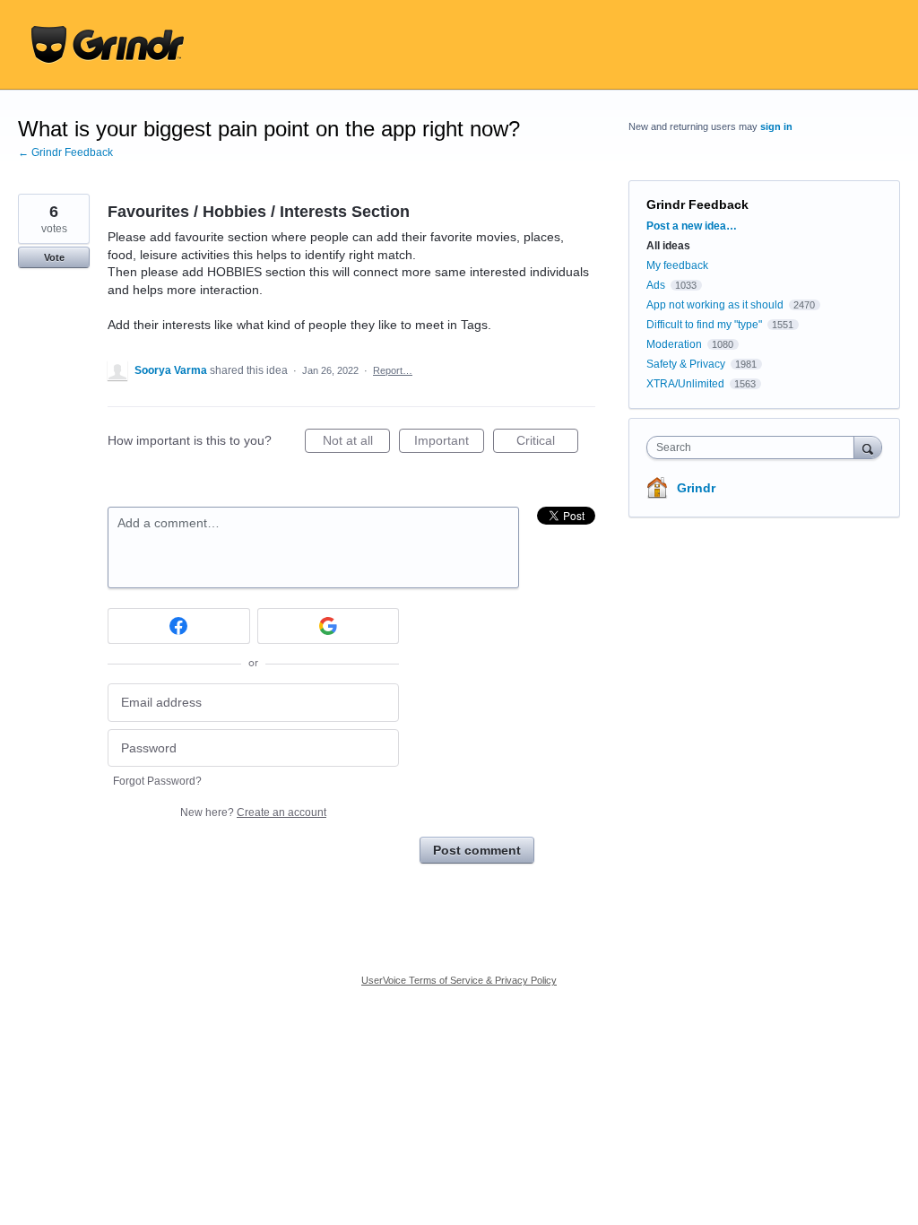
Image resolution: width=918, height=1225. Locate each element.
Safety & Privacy (687, 364)
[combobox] (754, 447)
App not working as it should (715, 305)
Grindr (696, 488)
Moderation (675, 344)
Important (449, 443)
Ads (655, 285)
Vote (54, 257)
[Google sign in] (328, 626)
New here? (253, 812)
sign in (776, 126)
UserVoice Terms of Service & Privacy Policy (459, 980)
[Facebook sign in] (179, 626)
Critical (547, 443)
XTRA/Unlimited (685, 384)
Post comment (477, 850)
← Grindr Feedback (65, 152)
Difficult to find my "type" (704, 324)
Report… (392, 370)
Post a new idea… (691, 226)
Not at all (356, 443)
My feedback (677, 265)
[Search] (867, 447)
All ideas (668, 245)
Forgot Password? (157, 781)
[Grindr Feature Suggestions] (107, 44)
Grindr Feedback (697, 204)
